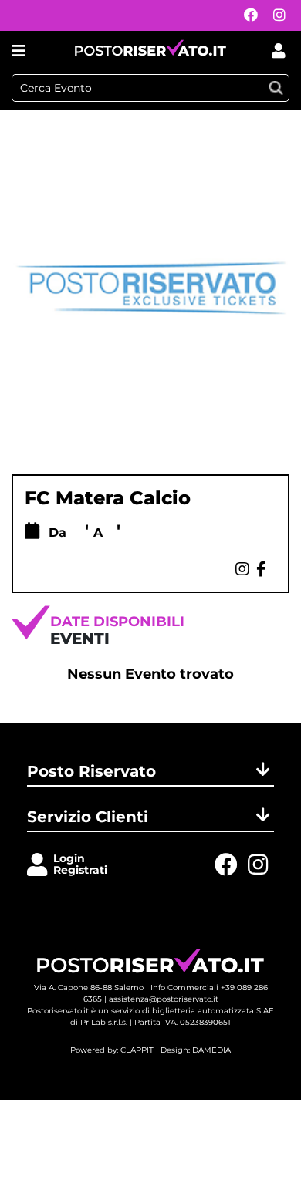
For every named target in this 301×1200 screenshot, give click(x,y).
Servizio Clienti (87, 816)
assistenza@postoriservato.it (163, 999)
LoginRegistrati (80, 864)
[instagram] (275, 15)
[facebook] (247, 15)
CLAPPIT (137, 1050)
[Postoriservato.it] (150, 50)
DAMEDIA (211, 1050)
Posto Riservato (91, 771)
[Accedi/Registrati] (40, 865)
